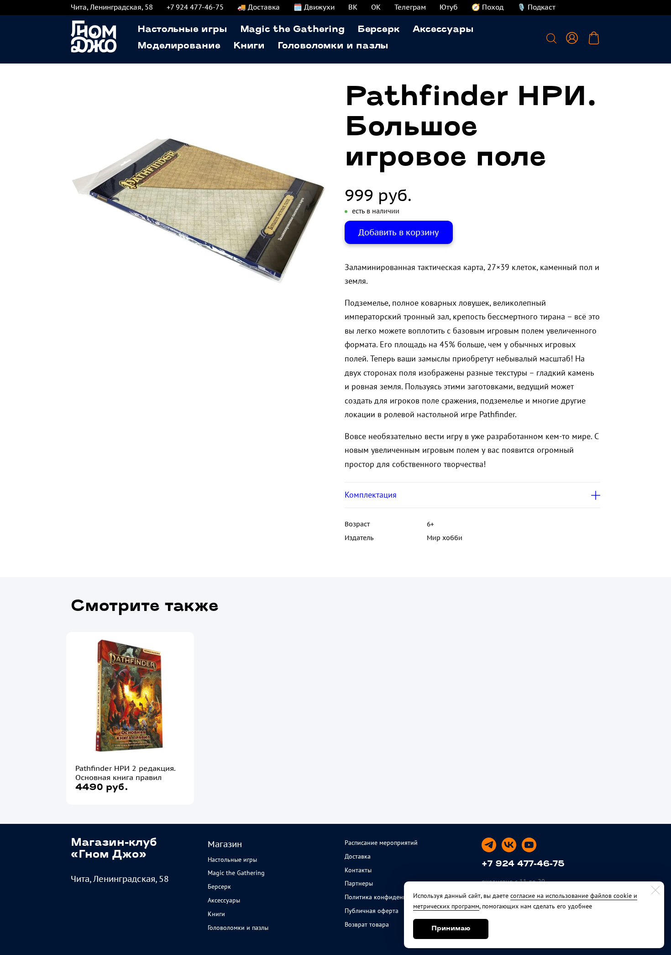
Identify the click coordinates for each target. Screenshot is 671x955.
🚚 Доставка (258, 7)
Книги (249, 46)
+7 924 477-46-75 (195, 7)
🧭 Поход (487, 7)
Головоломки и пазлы (333, 46)
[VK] (509, 845)
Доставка (358, 856)
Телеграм (410, 7)
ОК (376, 7)
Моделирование (178, 46)
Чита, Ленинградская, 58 (112, 7)
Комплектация (371, 494)
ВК (352, 7)
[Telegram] (489, 845)
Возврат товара (367, 924)
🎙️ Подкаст (536, 7)
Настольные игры (182, 29)
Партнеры (359, 883)
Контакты (358, 870)
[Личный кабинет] (572, 38)
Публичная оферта (371, 911)
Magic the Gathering (292, 29)
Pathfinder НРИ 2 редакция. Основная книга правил (125, 772)
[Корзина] (593, 38)
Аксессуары (443, 29)
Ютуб (449, 7)
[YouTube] (529, 845)
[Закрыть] (655, 890)
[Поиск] (551, 37)
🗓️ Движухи (314, 7)
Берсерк (378, 29)
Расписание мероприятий (381, 842)
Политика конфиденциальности (390, 897)
